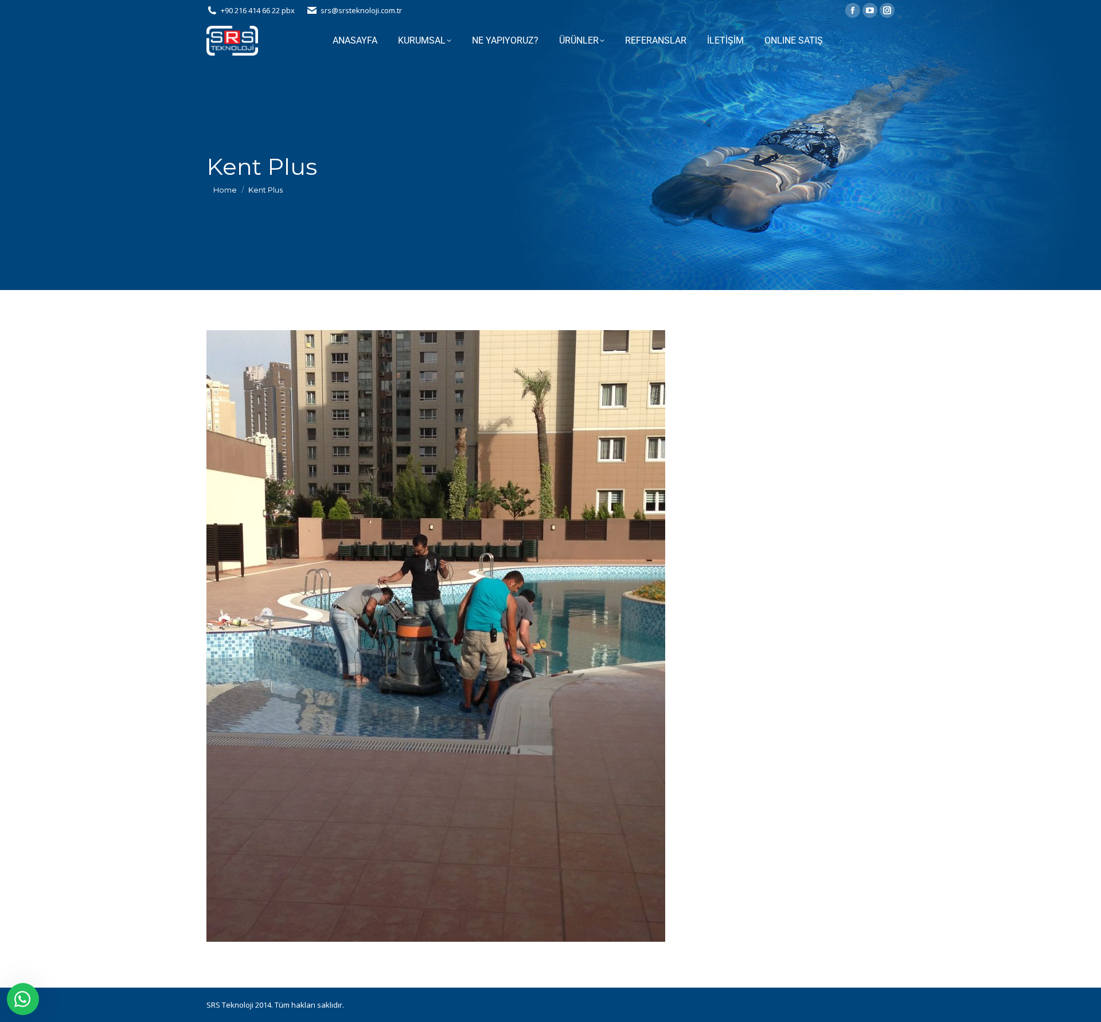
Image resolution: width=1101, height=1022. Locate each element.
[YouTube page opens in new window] (869, 10)
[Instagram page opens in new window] (887, 10)
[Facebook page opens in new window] (852, 10)
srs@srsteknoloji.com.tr (361, 10)
